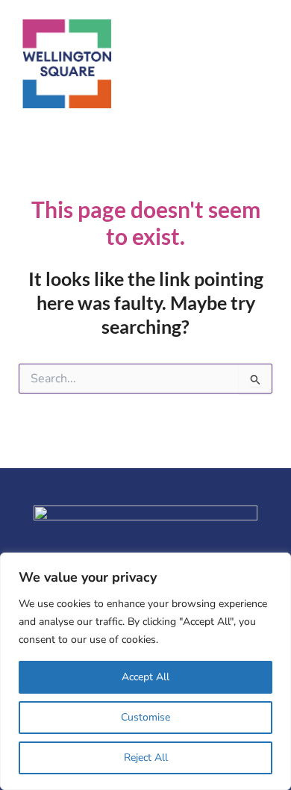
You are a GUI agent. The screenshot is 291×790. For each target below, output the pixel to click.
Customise (145, 717)
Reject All (146, 757)
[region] (145, 671)
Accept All (145, 677)
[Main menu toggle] (266, 63)
